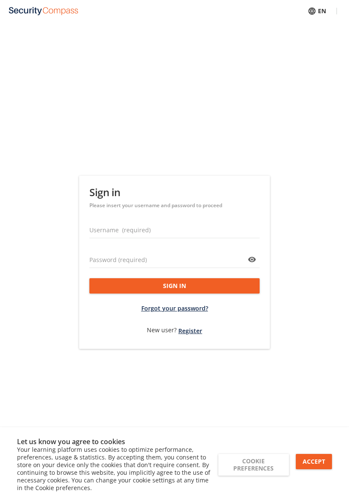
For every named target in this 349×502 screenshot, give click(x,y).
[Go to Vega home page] (43, 11)
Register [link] (190, 331)
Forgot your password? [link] (174, 308)
